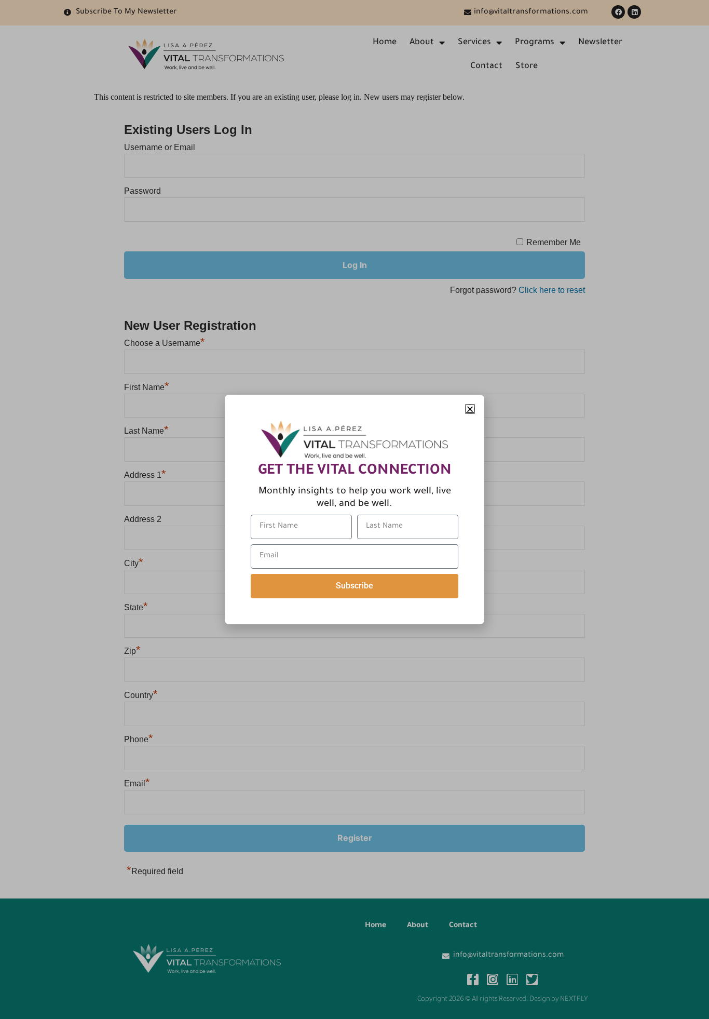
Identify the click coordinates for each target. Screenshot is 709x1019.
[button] (470, 409)
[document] (354, 509)
